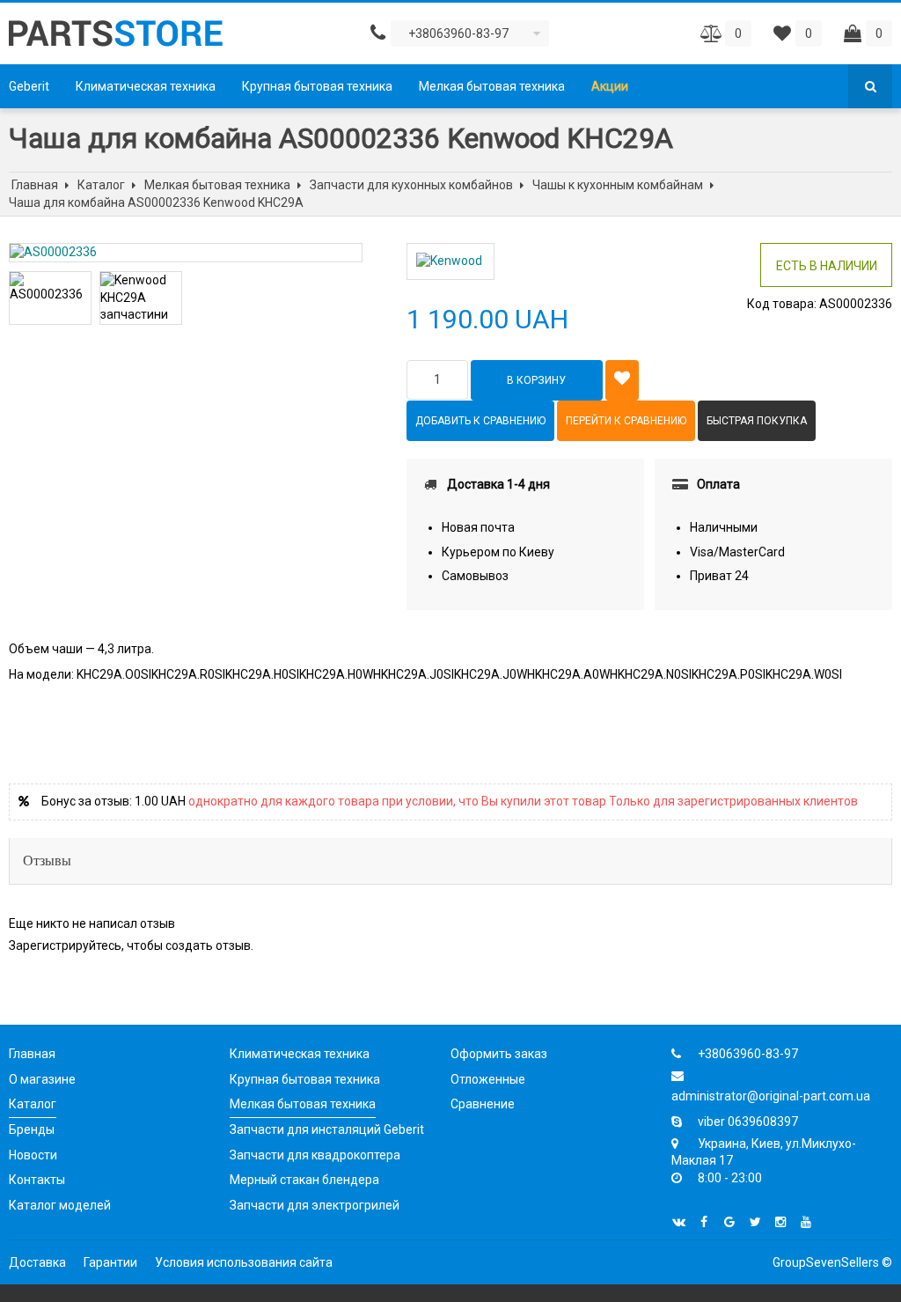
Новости (33, 1155)
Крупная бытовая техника (317, 86)
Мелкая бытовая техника (492, 86)
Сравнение (482, 1104)
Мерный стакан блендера (304, 1180)
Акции (609, 86)
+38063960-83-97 (748, 1054)
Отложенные (487, 1079)
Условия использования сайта (244, 1262)
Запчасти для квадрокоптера (315, 1155)
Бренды (32, 1129)
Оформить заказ (498, 1054)
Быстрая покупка (757, 421)
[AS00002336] (186, 252)
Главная (32, 1054)
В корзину (536, 380)
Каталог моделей (60, 1205)
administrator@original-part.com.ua (770, 1096)
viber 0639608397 (748, 1121)
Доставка (37, 1262)
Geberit (29, 86)
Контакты (37, 1180)
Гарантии (110, 1262)
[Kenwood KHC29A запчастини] (140, 298)
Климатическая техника (146, 86)
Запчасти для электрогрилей (314, 1205)
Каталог (32, 1104)
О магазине (42, 1079)
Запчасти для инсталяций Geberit (327, 1129)
